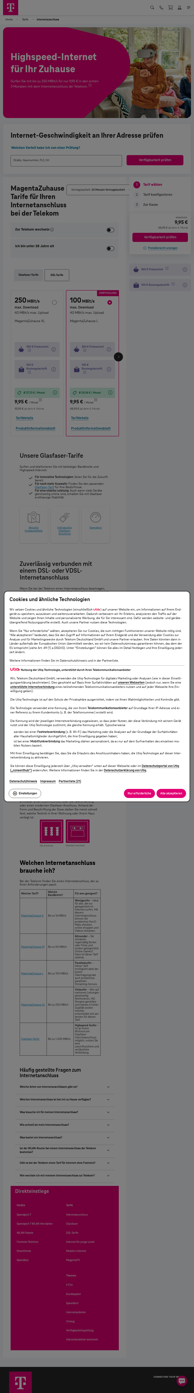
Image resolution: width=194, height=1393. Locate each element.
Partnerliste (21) (70, 781)
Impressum (48, 781)
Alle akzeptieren (171, 793)
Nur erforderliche (139, 793)
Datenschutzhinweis (23, 781)
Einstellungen (28, 793)
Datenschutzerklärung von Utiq (125, 770)
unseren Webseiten (131, 682)
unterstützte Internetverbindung (32, 687)
